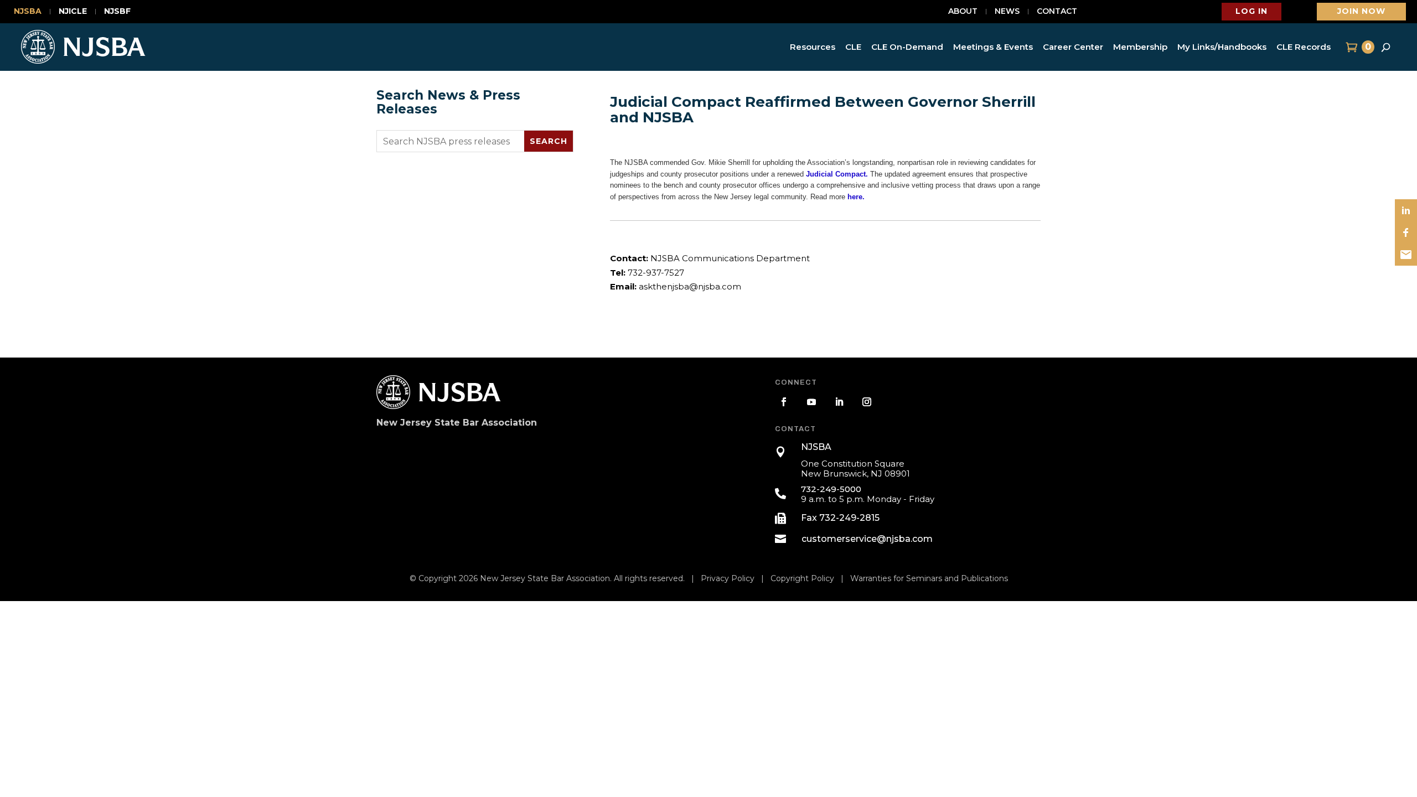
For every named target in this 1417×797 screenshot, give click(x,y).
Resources (812, 47)
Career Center (1073, 47)
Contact (1057, 11)
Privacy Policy (727, 578)
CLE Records (1303, 47)
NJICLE (73, 11)
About (963, 11)
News (1007, 11)
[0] (1350, 47)
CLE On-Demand (907, 47)
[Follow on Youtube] (811, 402)
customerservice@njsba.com (867, 539)
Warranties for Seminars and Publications (929, 578)
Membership (1140, 47)
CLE (853, 47)
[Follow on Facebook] (784, 402)
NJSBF (117, 11)
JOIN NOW (1361, 11)
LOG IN (1251, 11)
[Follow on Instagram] (867, 402)
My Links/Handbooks (1221, 47)
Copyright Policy (802, 578)
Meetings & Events (993, 47)
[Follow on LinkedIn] (839, 402)
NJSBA (28, 11)
